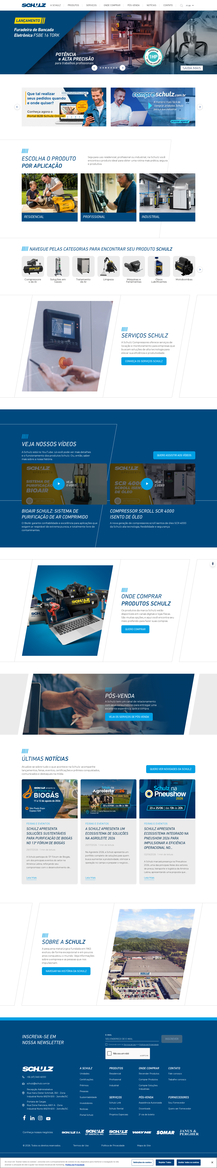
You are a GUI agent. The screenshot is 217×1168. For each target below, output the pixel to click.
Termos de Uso (130, 1044)
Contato (168, 5)
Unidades (84, 1073)
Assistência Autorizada (150, 1102)
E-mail (108, 1035)
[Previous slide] (94, 68)
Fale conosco (175, 1073)
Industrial (114, 1085)
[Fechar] (212, 1162)
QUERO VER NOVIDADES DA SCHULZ (170, 769)
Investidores (86, 1103)
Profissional (115, 1079)
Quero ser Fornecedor (179, 1108)
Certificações (86, 1079)
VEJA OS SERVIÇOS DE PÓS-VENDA (129, 717)
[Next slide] (122, 68)
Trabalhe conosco (177, 1079)
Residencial (115, 1073)
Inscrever (171, 1039)
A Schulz (55, 5)
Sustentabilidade (88, 1097)
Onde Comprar (112, 5)
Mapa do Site (144, 1145)
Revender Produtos (149, 1073)
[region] (108, 1163)
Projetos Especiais (118, 1114)
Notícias (151, 5)
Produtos (73, 5)
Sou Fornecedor (176, 1102)
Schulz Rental (116, 1108)
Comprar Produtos (148, 1079)
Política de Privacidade (149, 1044)
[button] (100, 68)
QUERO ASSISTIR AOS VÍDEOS (174, 455)
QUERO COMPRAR (135, 629)
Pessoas (84, 1091)
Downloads (144, 1108)
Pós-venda (134, 5)
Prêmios (84, 1085)
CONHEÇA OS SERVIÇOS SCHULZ (144, 361)
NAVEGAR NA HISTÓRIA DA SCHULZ (66, 971)
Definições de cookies (142, 1162)
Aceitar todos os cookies (188, 1162)
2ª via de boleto (147, 1114)
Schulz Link (115, 1102)
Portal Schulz (86, 1115)
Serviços (91, 5)
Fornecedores (178, 1097)
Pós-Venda (146, 1097)
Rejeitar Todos (165, 1162)
